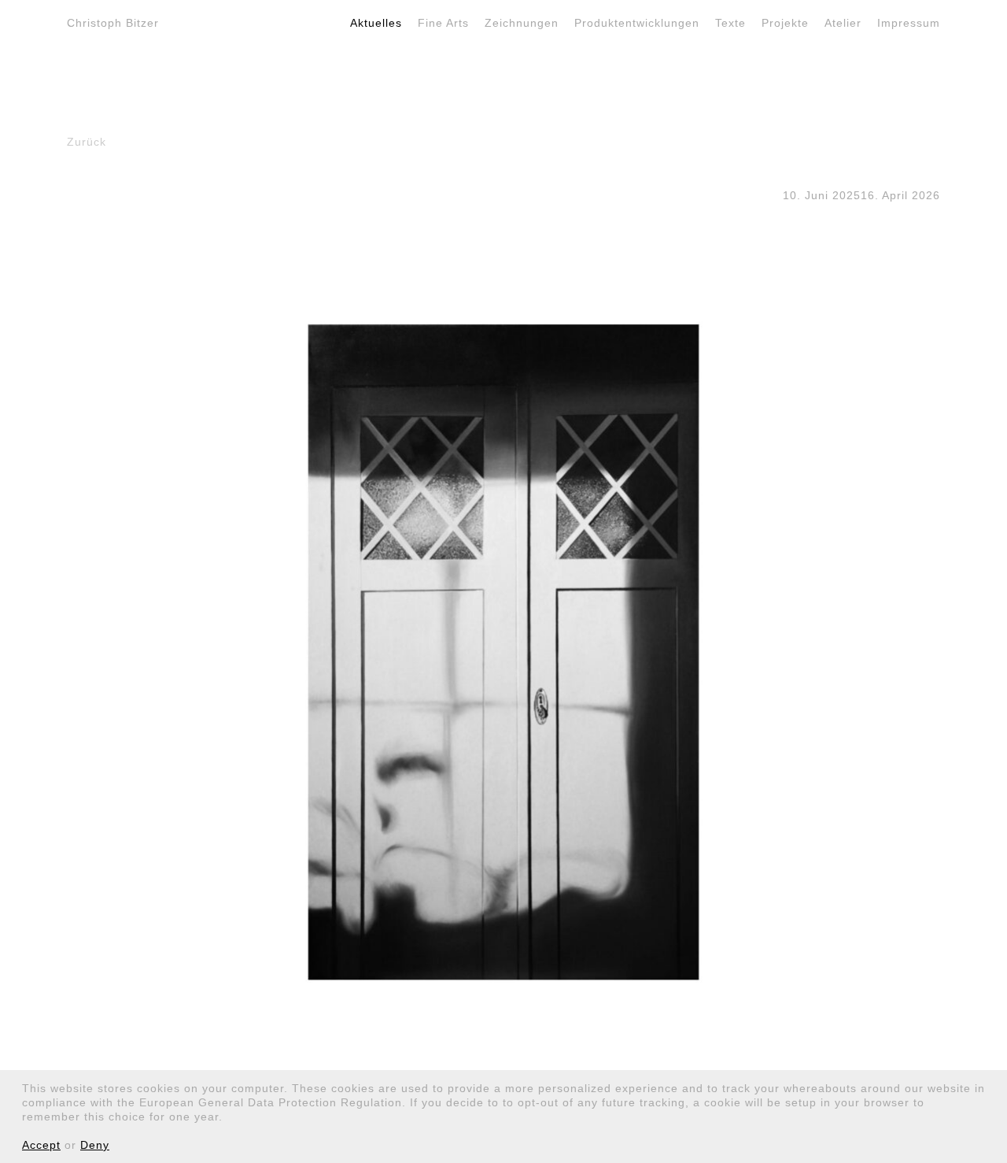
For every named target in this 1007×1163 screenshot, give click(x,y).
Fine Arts (443, 23)
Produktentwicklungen (636, 23)
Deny (94, 1145)
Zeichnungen (522, 23)
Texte (730, 23)
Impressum (908, 23)
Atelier (842, 23)
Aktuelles (376, 23)
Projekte (785, 23)
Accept (41, 1145)
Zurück (86, 141)
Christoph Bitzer (113, 23)
